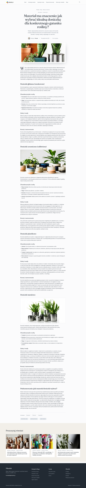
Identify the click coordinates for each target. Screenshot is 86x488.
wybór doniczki (43, 418)
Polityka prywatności (70, 477)
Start (25, 2)
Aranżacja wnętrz (32, 2)
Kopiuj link (40, 415)
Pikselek (37, 9)
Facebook (28, 415)
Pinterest (34, 415)
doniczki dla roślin (24, 418)
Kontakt (67, 475)
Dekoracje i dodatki (60, 2)
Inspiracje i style (40, 2)
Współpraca (68, 473)
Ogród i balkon (35, 479)
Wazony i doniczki (46, 9)
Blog (67, 2)
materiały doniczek (34, 418)
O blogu (67, 471)
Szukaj (50, 475)
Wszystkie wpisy (52, 471)
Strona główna (51, 473)
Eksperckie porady (50, 2)
